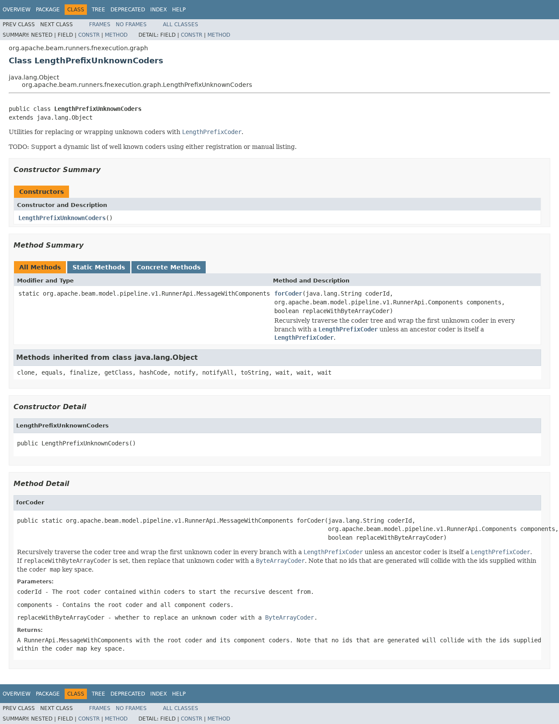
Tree (98, 10)
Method (116, 35)
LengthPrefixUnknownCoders (62, 217)
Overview (17, 10)
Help (179, 10)
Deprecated (127, 10)
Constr (89, 35)
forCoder (288, 293)
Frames (99, 24)
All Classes (180, 24)
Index (158, 10)
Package (48, 10)
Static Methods (98, 267)
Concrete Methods (168, 267)
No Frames (131, 24)
